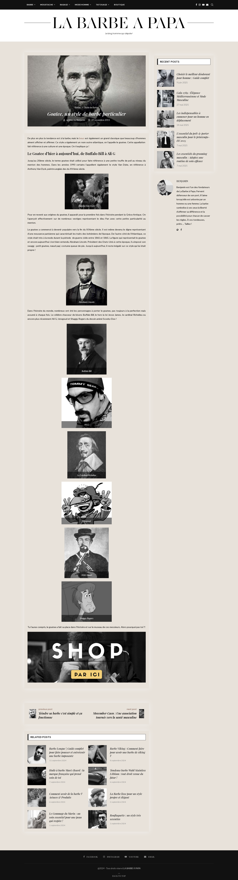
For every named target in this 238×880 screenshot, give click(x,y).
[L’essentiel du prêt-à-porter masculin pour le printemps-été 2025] (165, 139)
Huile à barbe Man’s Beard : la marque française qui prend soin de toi (67, 774)
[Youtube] (203, 4)
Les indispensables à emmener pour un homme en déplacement (193, 116)
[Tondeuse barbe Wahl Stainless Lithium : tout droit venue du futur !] (97, 776)
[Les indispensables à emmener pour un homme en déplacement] (165, 119)
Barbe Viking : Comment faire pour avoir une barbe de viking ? (127, 752)
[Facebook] (196, 4)
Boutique (119, 4)
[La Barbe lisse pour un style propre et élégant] (97, 797)
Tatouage (101, 4)
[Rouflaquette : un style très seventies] (97, 819)
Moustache (46, 4)
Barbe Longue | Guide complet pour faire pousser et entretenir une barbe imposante (67, 752)
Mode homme (82, 4)
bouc (81, 138)
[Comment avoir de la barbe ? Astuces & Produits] (37, 797)
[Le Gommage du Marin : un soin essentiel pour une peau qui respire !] (37, 819)
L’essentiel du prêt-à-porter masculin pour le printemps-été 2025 (193, 137)
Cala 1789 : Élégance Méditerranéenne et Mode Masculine (191, 96)
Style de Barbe (91, 107)
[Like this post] (48, 695)
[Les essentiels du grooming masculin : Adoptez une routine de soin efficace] (165, 159)
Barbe (30, 4)
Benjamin (81, 120)
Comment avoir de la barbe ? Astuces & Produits (65, 795)
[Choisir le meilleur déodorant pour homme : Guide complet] (165, 78)
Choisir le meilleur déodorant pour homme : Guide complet (193, 75)
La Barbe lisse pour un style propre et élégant (126, 795)
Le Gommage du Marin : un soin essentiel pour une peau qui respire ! (65, 817)
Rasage (64, 4)
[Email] (207, 4)
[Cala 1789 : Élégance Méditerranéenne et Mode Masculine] (165, 98)
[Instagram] (200, 4)
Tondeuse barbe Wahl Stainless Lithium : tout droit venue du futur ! (128, 774)
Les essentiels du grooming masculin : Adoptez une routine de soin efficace (192, 157)
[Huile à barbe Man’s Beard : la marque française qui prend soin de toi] (37, 776)
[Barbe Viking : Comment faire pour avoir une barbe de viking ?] (97, 754)
